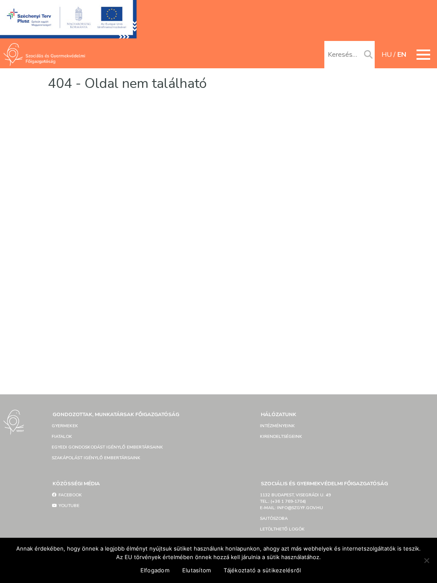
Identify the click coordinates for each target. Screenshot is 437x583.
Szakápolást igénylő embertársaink (96, 458)
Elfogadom (154, 570)
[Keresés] (368, 55)
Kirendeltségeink (281, 437)
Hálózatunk (278, 414)
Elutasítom (196, 570)
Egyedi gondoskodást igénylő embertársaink (107, 447)
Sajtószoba (274, 519)
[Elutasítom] (426, 560)
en (401, 54)
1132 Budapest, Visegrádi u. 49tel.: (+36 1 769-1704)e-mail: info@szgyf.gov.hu (295, 501)
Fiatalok (62, 437)
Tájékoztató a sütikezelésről (262, 570)
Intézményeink (277, 426)
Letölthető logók (282, 529)
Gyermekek (65, 426)
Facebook (69, 495)
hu (387, 54)
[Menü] (423, 54)
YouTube (68, 506)
